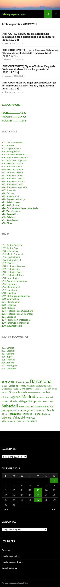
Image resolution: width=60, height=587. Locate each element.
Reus (45, 401)
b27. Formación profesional (16, 319)
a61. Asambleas (10, 220)
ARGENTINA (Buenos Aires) (15, 382)
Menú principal (56, 14)
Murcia (13, 401)
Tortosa (46, 413)
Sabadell (10, 405)
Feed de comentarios (12, 561)
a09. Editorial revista (12, 166)
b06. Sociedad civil (11, 260)
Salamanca (24, 406)
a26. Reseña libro (10, 214)
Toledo (36, 413)
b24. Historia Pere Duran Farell (18, 310)
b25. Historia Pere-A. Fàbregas (17, 313)
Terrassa (27, 413)
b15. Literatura (9, 283)
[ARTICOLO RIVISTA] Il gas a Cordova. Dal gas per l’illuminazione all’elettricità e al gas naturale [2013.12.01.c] (30, 52)
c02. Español (8, 350)
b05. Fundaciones (11, 257)
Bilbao (4, 386)
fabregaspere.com (14, 14)
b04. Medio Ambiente (13, 254)
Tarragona (14, 413)
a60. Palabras (9, 217)
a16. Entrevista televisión (15, 187)
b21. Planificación (11, 301)
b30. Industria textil (12, 325)
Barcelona (41, 381)
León (48, 392)
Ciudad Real (7, 389)
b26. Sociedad (9, 316)
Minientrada (7, 43)
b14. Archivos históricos (14, 280)
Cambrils (31, 386)
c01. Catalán (8, 347)
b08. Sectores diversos (13, 266)
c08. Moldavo (9, 368)
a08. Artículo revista (12, 163)
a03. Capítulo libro (11, 148)
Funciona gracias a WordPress (15, 583)
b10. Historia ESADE (12, 272)
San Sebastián (36, 406)
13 (38, 490)
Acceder (6, 549)
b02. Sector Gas (10, 248)
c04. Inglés (7, 356)
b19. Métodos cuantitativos (16, 295)
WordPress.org (9, 567)
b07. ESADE (8, 263)
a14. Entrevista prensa (13, 181)
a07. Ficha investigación (14, 160)
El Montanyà (26, 388)
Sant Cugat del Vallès (10, 410)
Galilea (5, 392)
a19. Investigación (11, 196)
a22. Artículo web (11, 205)
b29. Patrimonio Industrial (15, 322)
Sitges (4, 414)
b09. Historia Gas (11, 269)
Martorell (49, 397)
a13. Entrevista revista (13, 178)
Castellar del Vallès (44, 386)
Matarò (5, 401)
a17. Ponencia (9, 190)
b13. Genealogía (10, 277)
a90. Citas (7, 223)
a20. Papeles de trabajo (14, 199)
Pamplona (35, 401)
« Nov (5, 509)
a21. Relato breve (11, 202)
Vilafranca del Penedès (13, 421)
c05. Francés (8, 359)
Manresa (40, 397)
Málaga (23, 401)
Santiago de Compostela (33, 410)
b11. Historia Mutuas (13, 275)
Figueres (37, 389)
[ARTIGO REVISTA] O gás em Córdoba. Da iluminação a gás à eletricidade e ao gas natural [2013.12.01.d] (28, 36)
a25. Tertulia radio (11, 211)
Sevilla (50, 410)
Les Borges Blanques (36, 392)
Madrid (28, 396)
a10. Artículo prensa (12, 169)
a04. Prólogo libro (11, 151)
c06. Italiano (8, 362)
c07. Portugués (9, 365)
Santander (48, 406)
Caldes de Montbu (17, 385)
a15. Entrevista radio (12, 184)
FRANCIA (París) (50, 389)
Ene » (55, 509)
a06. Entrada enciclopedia (15, 157)
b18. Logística (9, 292)
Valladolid (19, 417)
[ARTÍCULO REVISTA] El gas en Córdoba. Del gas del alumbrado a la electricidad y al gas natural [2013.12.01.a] (29, 85)
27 (38, 499)
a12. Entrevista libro (12, 175)
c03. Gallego (8, 353)
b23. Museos (8, 307)
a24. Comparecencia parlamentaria (20, 208)
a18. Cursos (8, 193)
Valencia (6, 417)
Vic (28, 417)
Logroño (15, 397)
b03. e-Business (10, 251)
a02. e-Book (8, 145)
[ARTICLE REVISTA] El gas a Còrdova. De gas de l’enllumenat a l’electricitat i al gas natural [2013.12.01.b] (28, 69)
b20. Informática (10, 298)
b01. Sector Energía (12, 245)
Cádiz (16, 389)
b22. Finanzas (9, 304)
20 (38, 495)
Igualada (22, 392)
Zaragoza (32, 420)
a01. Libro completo (12, 142)
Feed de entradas (10, 555)
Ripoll (51, 401)
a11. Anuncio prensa (12, 172)
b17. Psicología (9, 289)
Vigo (33, 418)
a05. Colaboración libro (14, 154)
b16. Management (11, 286)
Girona (13, 391)
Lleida (5, 396)
